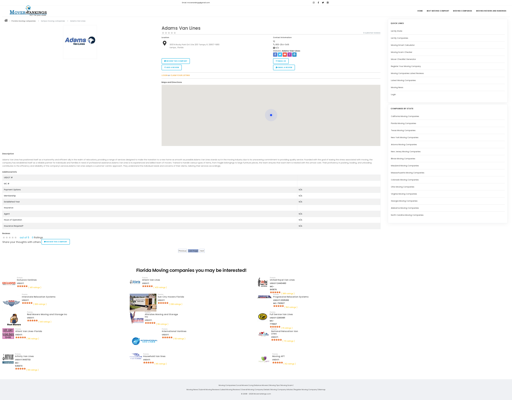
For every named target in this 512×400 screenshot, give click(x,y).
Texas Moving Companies (403, 130)
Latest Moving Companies (403, 80)
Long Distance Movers (258, 385)
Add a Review (172, 67)
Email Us (281, 61)
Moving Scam (287, 385)
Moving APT (278, 356)
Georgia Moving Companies (404, 201)
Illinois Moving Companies (403, 158)
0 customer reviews (371, 33)
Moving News (397, 87)
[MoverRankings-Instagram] (313, 2)
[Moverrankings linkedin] (327, 2)
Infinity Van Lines (24, 356)
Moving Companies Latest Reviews (407, 73)
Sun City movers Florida (171, 296)
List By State (396, 31)
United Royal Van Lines (282, 280)
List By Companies (399, 38)
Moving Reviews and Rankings (491, 11)
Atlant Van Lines (151, 280)
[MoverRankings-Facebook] (318, 2)
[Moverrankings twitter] (323, 2)
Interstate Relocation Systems (39, 296)
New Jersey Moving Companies (406, 151)
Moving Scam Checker (401, 52)
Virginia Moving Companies (404, 194)
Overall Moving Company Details (255, 389)
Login (393, 94)
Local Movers (242, 385)
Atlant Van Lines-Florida (28, 331)
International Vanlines (174, 331)
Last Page (193, 251)
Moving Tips (274, 385)
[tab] (270, 82)
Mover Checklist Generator (403, 59)
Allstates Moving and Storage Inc (161, 315)
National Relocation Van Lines (284, 332)
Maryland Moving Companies (405, 165)
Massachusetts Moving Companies (407, 172)
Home (420, 11)
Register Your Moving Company (406, 66)
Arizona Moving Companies (404, 144)
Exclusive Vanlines (27, 280)
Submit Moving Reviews (209, 389)
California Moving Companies (405, 116)
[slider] (169, 32)
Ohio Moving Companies (402, 186)
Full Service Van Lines (281, 314)
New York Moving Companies (404, 137)
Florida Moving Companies (403, 123)
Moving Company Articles (282, 389)
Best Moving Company (438, 11)
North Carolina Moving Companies (407, 215)
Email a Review (285, 67)
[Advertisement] (80, 78)
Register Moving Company (305, 389)
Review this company (176, 61)
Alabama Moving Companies (405, 208)
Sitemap (321, 389)
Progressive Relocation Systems (291, 296)
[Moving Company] (6, 21)
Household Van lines (154, 356)
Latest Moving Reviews (230, 389)
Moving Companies (462, 11)
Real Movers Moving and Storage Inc (47, 314)
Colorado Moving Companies (405, 179)
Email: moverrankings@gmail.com (196, 2)
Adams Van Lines (181, 28)
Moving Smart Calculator (403, 45)
